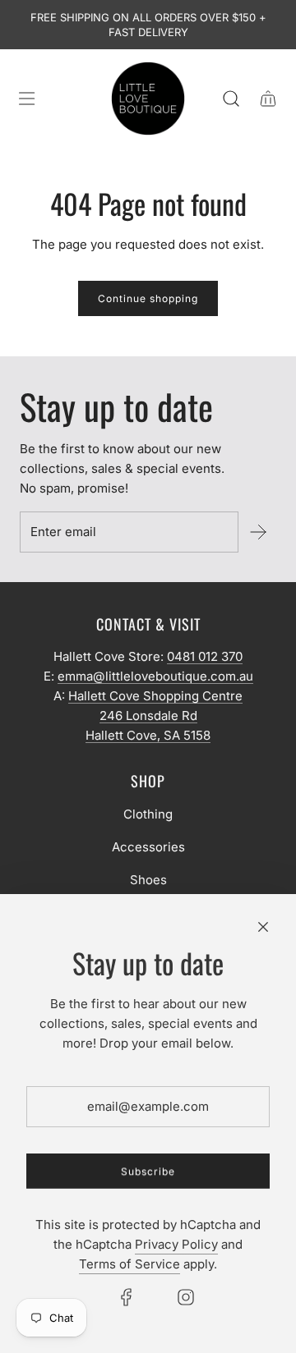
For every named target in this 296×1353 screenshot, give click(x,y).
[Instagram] (186, 1297)
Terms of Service (129, 1264)
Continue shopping (148, 298)
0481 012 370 (205, 656)
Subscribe (148, 1171)
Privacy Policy (176, 1244)
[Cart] (267, 98)
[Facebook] (126, 1297)
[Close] (263, 927)
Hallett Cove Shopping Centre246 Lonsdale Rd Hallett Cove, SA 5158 (155, 715)
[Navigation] (26, 98)
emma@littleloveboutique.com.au (155, 676)
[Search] (230, 98)
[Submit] (257, 532)
